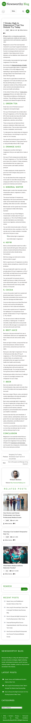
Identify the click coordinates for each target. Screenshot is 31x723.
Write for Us (27, 11)
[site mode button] (3, 11)
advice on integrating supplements (16, 36)
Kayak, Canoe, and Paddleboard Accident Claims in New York (15, 603)
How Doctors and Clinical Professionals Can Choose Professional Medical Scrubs (12, 515)
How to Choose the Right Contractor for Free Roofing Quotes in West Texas (17, 618)
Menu (13, 11)
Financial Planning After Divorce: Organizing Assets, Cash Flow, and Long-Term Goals (17, 625)
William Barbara (23, 30)
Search (7, 586)
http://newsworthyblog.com (17, 482)
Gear (7, 570)
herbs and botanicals (15, 40)
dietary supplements (8, 38)
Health (7, 30)
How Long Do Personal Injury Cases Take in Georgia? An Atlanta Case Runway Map (17, 610)
